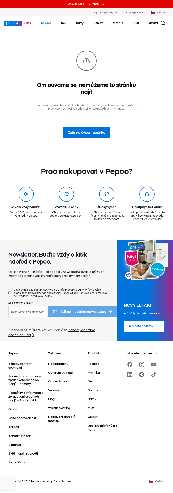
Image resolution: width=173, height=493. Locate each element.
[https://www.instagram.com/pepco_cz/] (142, 364)
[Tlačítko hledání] (162, 23)
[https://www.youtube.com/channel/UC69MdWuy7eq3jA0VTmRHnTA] (154, 364)
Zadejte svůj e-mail (20, 302)
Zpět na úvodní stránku (86, 132)
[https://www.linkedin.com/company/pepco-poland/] (130, 374)
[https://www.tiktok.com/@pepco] (154, 374)
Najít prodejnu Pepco (105, 12)
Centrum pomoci (133, 12)
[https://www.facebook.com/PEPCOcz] (130, 364)
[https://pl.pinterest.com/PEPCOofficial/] (142, 374)
